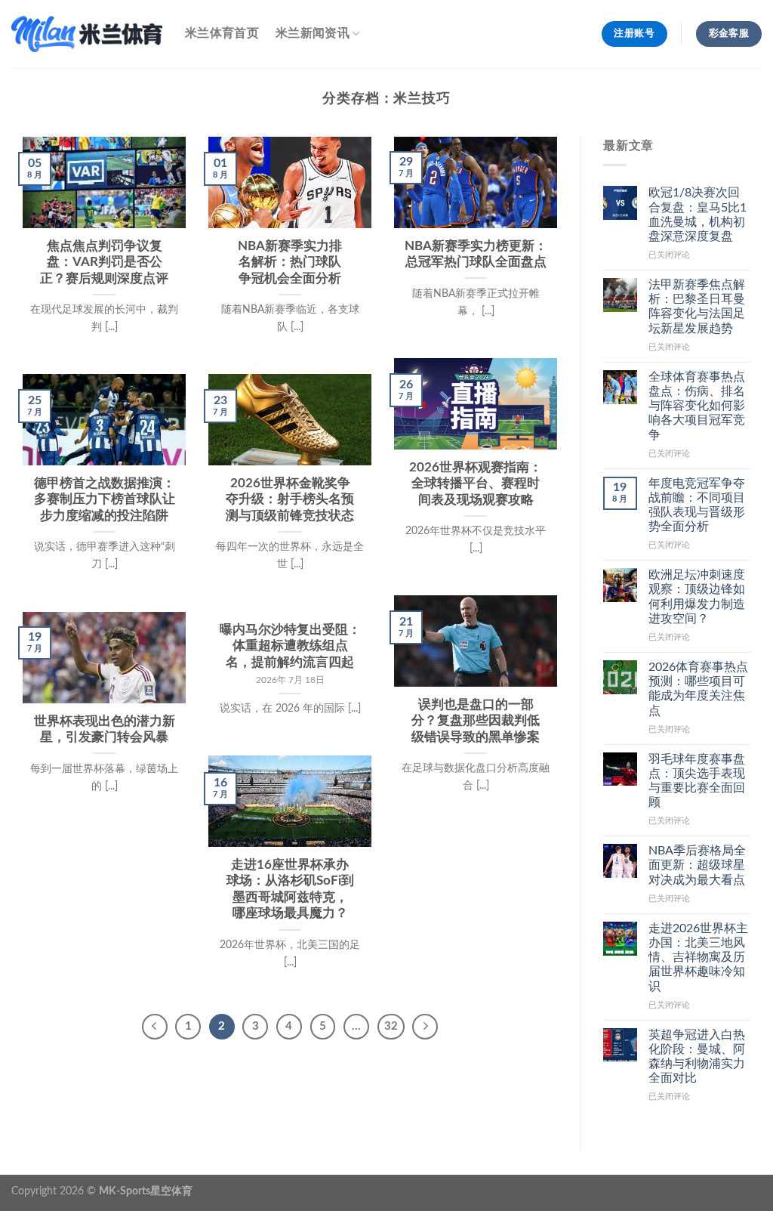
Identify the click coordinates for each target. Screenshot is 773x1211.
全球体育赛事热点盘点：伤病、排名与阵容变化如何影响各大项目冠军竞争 (696, 406)
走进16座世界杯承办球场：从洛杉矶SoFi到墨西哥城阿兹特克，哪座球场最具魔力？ (290, 889)
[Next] (425, 1027)
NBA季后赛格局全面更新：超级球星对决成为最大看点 (697, 865)
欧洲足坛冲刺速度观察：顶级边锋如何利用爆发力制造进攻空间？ (696, 597)
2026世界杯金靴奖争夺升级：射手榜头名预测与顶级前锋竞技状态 (290, 499)
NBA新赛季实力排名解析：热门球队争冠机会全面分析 (290, 262)
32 (391, 1026)
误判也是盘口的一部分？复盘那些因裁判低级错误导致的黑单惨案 (475, 721)
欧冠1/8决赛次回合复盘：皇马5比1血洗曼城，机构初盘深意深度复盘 (697, 215)
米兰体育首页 (222, 33)
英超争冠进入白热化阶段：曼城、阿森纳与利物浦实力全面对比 (696, 1057)
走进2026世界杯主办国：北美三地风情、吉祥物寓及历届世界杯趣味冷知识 (698, 957)
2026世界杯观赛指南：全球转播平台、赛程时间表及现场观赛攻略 (475, 484)
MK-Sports (124, 1191)
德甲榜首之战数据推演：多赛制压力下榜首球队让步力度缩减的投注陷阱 (104, 499)
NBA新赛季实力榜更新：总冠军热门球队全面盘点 (476, 254)
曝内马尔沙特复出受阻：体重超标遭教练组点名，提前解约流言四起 (290, 646)
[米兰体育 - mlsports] (86, 33)
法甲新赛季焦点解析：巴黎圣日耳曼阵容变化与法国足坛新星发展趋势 (696, 307)
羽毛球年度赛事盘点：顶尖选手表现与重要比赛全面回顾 (696, 781)
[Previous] (155, 1027)
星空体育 (171, 1191)
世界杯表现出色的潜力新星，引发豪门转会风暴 (104, 729)
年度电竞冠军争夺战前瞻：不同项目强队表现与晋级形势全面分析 (696, 505)
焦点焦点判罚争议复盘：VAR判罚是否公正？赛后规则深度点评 (104, 262)
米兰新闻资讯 (313, 33)
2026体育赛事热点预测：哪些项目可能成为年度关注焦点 (698, 689)
